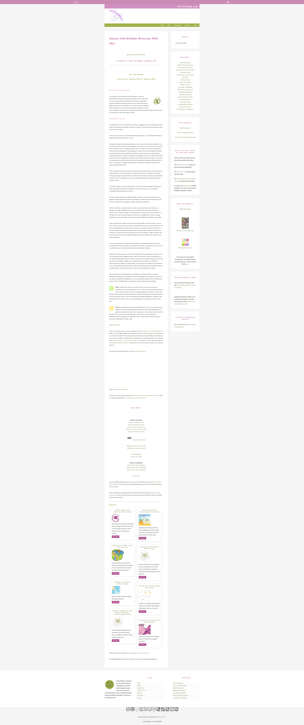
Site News (140, 695)
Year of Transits (181, 171)
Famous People (185, 80)
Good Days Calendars (179, 693)
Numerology (136, 476)
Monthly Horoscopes (179, 690)
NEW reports (186, 185)
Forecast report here (140, 351)
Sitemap (139, 693)
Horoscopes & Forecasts (185, 67)
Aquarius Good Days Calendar (136, 431)
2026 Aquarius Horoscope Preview (150, 511)
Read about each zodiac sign (185, 230)
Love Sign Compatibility (185, 87)
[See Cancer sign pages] (141, 712)
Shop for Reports (178, 683)
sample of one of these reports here (128, 340)
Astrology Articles (185, 72)
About (139, 685)
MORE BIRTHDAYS (136, 55)
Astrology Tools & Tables (185, 97)
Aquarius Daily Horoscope (136, 422)
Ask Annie (185, 77)
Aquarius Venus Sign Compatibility (136, 469)
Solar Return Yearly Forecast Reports (150, 331)
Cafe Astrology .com (121, 14)
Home (139, 683)
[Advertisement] (136, 370)
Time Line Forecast (182, 165)
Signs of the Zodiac (185, 82)
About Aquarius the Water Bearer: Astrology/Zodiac (123, 612)
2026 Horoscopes (185, 128)
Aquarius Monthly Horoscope (136, 424)
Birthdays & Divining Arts (185, 89)
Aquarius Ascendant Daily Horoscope (136, 429)
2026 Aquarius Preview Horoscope (136, 446)
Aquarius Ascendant (136, 456)
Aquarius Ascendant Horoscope (149, 621)
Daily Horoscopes (178, 688)
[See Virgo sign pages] (150, 712)
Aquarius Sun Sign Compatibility (136, 465)
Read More (115, 536)
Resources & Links (185, 107)
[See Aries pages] (128, 712)
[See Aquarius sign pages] (172, 712)
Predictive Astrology (185, 94)
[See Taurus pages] (132, 712)
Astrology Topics (185, 102)
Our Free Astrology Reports (185, 132)
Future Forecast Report (139, 440)
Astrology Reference (185, 99)
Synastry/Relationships (185, 92)
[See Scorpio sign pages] (158, 712)
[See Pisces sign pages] (176, 712)
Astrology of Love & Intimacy (185, 75)
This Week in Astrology (180, 698)
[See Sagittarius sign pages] (163, 712)
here (186, 264)
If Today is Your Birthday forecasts (185, 137)
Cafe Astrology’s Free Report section (135, 398)
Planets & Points (185, 84)
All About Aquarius (136, 454)
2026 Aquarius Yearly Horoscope (136, 448)
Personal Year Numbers (142, 653)
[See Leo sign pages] (145, 712)
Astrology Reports (185, 62)
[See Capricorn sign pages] (167, 712)
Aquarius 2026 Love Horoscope (122, 546)
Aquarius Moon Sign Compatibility (136, 467)
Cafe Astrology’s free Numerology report (145, 395)
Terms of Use (141, 690)
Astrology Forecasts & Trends (185, 70)
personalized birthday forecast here (119, 342)
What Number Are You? (185, 248)
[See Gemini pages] (137, 712)
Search (139, 698)
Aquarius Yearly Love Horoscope (136, 427)
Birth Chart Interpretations (185, 65)
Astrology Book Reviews (185, 104)
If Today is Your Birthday (120, 389)
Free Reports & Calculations (185, 109)
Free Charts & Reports (179, 685)
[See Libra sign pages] (154, 712)
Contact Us (140, 688)
